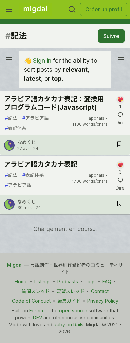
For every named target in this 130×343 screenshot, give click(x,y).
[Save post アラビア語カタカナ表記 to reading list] (119, 204)
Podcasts (67, 281)
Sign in (42, 60)
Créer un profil (103, 9)
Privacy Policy (102, 301)
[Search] (72, 9)
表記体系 (16, 128)
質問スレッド (36, 291)
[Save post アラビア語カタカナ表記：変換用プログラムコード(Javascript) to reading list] (119, 145)
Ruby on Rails (68, 324)
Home (21, 281)
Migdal (15, 265)
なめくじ (26, 142)
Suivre (111, 36)
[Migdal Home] (35, 9)
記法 (11, 118)
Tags (90, 281)
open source (73, 310)
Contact (100, 291)
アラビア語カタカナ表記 (40, 164)
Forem (36, 310)
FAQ (106, 281)
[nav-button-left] (9, 57)
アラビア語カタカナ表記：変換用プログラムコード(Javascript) (54, 103)
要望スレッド (70, 291)
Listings (42, 281)
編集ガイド (69, 301)
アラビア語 (35, 118)
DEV (37, 317)
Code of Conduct (31, 301)
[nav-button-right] (120, 57)
